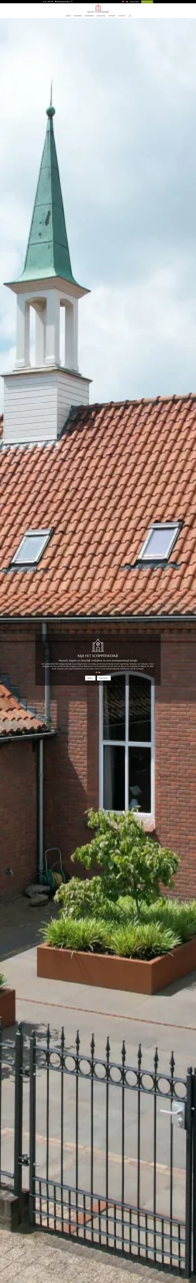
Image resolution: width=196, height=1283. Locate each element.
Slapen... (90, 678)
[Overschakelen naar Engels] (123, 2)
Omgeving (101, 16)
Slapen (68, 16)
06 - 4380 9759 (48, 1)
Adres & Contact (134, 1)
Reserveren (89, 16)
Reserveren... (104, 678)
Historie (111, 16)
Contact (122, 16)
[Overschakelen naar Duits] (127, 2)
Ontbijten (78, 16)
